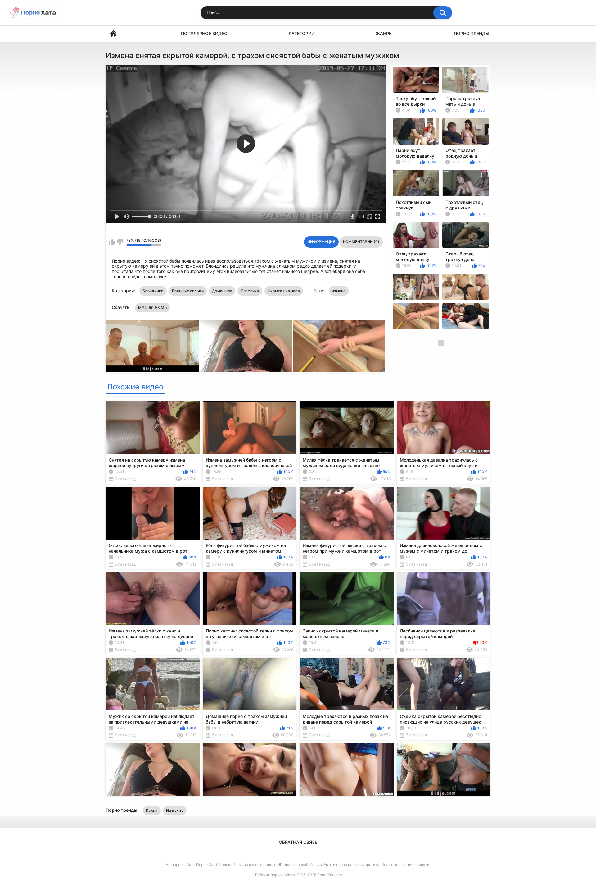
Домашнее (222, 290)
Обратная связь (298, 842)
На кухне (174, 810)
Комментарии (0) (361, 241)
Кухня (152, 810)
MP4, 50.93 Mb (152, 307)
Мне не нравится (120, 242)
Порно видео (113, 34)
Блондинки (153, 290)
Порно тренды (471, 33)
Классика (250, 290)
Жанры (384, 33)
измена (339, 290)
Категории (301, 33)
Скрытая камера (284, 290)
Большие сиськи (188, 290)
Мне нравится (112, 242)
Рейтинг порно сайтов (275, 874)
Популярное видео (204, 33)
